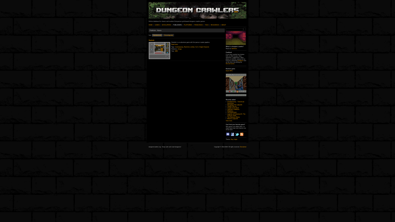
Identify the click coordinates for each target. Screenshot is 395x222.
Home (151, 25)
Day (232, 139)
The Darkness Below (233, 117)
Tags (207, 25)
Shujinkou (230, 111)
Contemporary (179, 47)
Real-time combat (189, 47)
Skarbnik (151, 40)
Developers (166, 25)
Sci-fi (196, 47)
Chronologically (168, 35)
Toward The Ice (231, 106)
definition (234, 48)
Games (157, 25)
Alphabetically (157, 35)
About (223, 25)
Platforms (188, 25)
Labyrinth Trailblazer (233, 109)
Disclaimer (243, 147)
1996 (176, 51)
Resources (215, 25)
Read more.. (175, 44)
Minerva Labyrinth (232, 118)
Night (235, 139)
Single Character (204, 47)
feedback (240, 60)
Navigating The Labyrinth (234, 105)
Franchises (198, 25)
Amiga (180, 49)
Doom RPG (229, 71)
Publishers (177, 25)
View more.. (229, 120)
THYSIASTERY (232, 112)
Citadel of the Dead (233, 108)
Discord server (230, 63)
